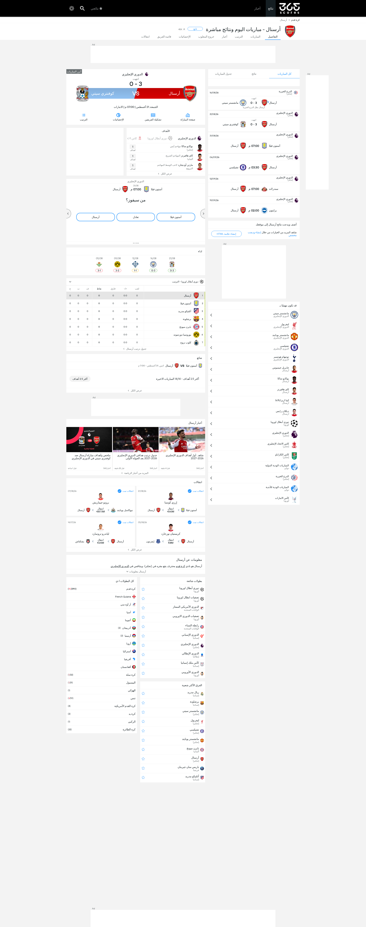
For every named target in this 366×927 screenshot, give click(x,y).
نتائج (270, 8)
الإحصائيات (118, 119)
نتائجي (95, 8)
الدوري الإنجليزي (132, 74)
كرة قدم (295, 19)
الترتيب (83, 119)
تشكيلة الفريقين (153, 119)
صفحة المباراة (188, 119)
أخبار (257, 8)
